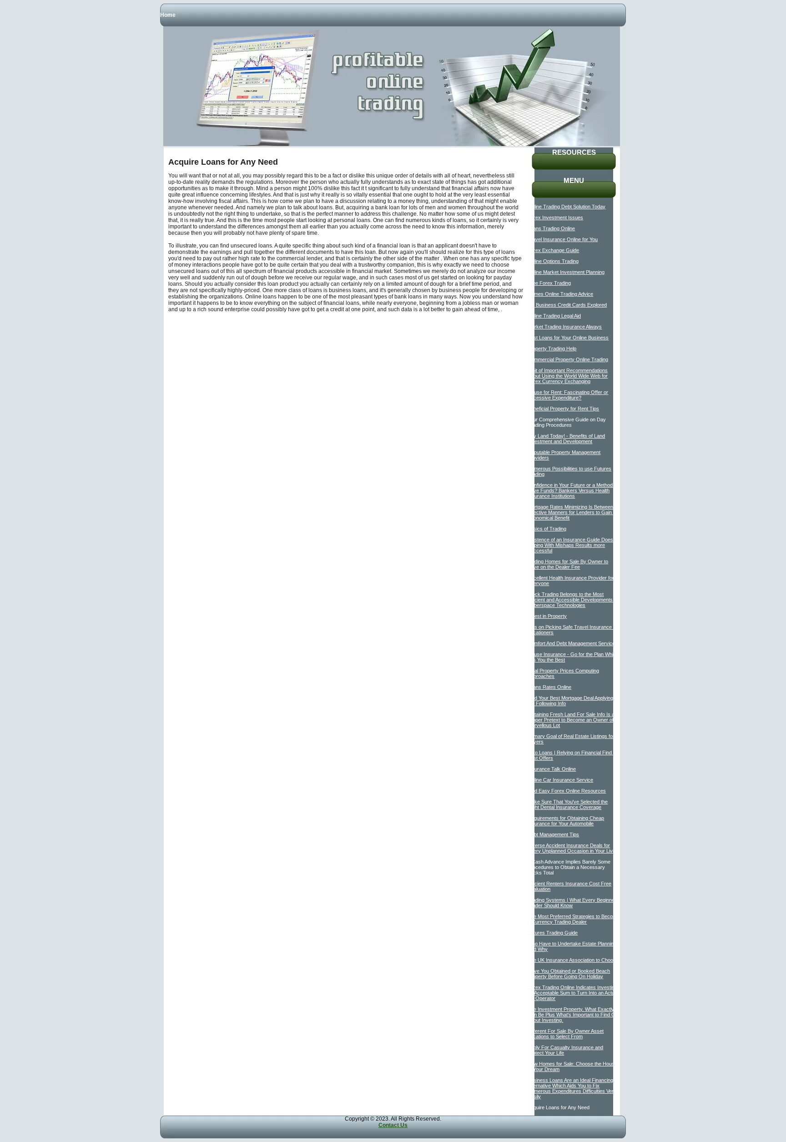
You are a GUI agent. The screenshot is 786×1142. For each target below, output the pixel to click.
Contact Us (393, 1125)
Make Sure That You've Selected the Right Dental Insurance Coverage (568, 804)
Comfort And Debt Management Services (573, 643)
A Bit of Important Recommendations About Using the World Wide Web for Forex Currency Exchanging (568, 376)
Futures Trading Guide (553, 932)
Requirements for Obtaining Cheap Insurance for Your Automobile (566, 820)
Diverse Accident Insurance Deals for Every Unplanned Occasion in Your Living (573, 848)
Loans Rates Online (549, 687)
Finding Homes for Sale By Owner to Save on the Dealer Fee (568, 564)
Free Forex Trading (549, 283)
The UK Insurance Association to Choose (573, 960)
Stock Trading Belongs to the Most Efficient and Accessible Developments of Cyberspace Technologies (573, 599)
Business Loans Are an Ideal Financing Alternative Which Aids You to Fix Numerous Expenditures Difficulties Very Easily (572, 1088)
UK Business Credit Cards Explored (567, 305)
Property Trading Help (552, 348)
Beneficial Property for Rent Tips (563, 408)
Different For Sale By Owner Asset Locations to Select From (566, 1033)
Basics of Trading (547, 528)
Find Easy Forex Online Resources (567, 790)
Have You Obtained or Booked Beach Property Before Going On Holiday (569, 973)
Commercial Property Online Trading (568, 359)
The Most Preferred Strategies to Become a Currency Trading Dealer (574, 919)
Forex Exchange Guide (553, 250)
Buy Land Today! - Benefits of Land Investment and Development (566, 438)
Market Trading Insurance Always (565, 326)
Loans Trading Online (551, 228)
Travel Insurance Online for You (563, 239)
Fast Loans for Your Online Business (568, 337)
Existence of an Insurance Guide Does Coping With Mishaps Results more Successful (570, 545)
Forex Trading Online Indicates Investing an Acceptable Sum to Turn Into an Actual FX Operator (573, 993)
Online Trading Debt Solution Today (566, 206)
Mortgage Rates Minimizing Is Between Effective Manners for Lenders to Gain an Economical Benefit (573, 512)
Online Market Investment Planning (566, 272)
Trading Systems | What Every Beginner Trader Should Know (572, 902)
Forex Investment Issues (555, 217)
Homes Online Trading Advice (560, 294)
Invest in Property (547, 616)
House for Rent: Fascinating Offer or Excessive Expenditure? (568, 394)
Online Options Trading (553, 261)
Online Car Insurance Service (560, 780)
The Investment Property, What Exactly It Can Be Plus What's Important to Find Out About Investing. (574, 1014)
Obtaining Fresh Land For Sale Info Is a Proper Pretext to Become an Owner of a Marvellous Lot (573, 720)
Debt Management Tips (553, 834)
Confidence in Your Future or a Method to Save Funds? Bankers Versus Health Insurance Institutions (573, 490)
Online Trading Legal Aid (554, 315)
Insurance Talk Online (552, 769)
